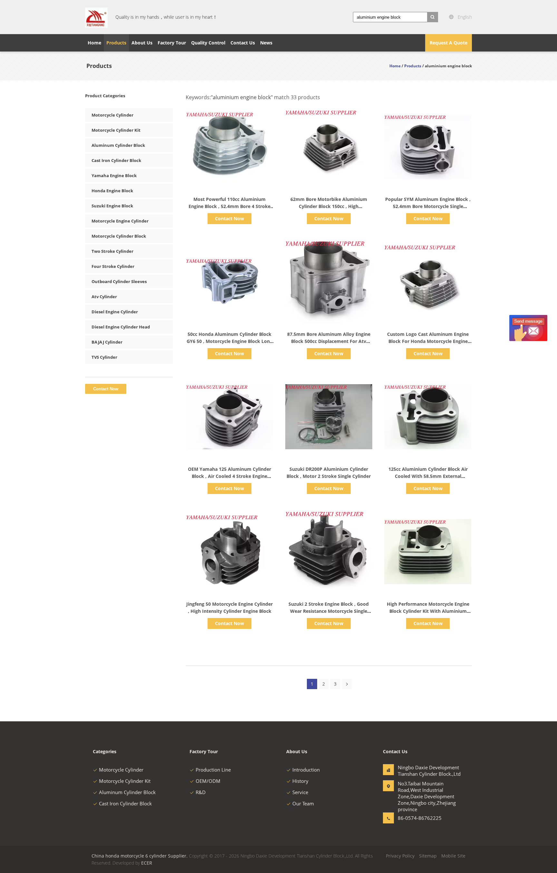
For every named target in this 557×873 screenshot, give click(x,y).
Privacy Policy (400, 856)
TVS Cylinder (104, 357)
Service (300, 792)
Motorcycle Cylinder (112, 115)
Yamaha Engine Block (114, 175)
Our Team (303, 803)
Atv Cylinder (104, 296)
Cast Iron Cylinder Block (116, 160)
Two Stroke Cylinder (112, 251)
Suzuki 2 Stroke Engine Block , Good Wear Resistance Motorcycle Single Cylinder (328, 611)
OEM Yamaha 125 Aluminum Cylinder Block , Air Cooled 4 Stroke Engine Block (229, 476)
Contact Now (229, 218)
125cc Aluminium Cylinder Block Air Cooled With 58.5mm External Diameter (428, 476)
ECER (146, 863)
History (300, 781)
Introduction (306, 769)
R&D (201, 792)
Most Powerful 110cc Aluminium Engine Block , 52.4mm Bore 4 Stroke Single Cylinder (229, 206)
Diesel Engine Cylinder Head (121, 327)
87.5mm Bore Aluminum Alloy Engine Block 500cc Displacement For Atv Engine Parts (328, 341)
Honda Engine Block (112, 191)
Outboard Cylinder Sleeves (119, 281)
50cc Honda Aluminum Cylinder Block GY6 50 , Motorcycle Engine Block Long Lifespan (229, 341)
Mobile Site (453, 856)
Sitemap (428, 856)
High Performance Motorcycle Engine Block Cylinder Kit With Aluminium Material (428, 611)
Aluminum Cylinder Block (118, 145)
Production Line (213, 769)
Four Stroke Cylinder (113, 266)
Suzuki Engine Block (112, 206)
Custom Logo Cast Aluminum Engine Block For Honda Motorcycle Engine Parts (428, 341)
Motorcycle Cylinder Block (119, 236)
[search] (432, 17)
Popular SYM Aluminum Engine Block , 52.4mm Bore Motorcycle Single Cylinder (428, 206)
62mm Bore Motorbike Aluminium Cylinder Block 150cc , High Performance (328, 206)
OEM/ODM (208, 781)
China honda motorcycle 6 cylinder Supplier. (140, 856)
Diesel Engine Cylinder (115, 312)
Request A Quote (448, 43)
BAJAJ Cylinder (107, 342)
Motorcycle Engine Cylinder (120, 221)
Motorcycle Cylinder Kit (116, 130)
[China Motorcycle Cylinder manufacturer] (96, 17)
